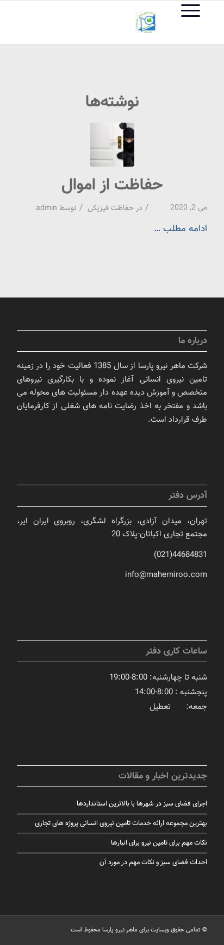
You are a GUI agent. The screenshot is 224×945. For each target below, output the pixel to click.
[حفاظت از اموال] (112, 145)
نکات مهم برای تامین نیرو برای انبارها (159, 843)
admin (46, 208)
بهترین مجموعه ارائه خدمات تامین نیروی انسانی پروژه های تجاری (121, 823)
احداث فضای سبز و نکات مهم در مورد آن (153, 862)
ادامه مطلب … (180, 228)
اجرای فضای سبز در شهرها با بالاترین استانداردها (142, 803)
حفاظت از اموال (112, 185)
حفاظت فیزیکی (111, 208)
